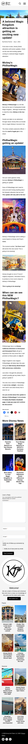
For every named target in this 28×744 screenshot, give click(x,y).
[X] (6, 739)
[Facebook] (3, 739)
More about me (13, 598)
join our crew (12, 402)
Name (5, 528)
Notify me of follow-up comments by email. (13, 544)
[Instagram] (10, 739)
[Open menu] (24, 3)
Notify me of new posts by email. (13, 548)
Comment (5, 500)
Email (5, 536)
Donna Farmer (8, 42)
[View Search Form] (20, 3)
